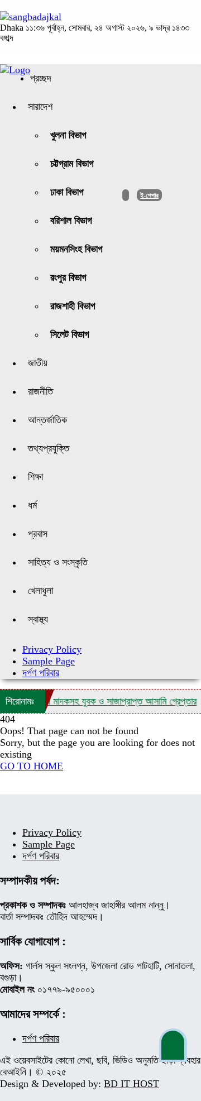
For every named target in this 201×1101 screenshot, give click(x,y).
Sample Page (48, 661)
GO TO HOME (31, 766)
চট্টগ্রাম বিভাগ (72, 163)
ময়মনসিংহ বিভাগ (76, 249)
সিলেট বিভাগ (69, 334)
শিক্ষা (35, 476)
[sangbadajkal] (30, 16)
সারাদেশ (40, 106)
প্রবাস (37, 533)
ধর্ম (32, 505)
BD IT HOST (131, 1083)
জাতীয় (37, 362)
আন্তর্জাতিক (47, 419)
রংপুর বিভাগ (68, 277)
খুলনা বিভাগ (68, 135)
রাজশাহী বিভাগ (72, 306)
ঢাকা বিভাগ (67, 192)
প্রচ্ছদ (40, 78)
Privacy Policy (52, 649)
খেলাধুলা (40, 590)
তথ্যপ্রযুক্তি (48, 448)
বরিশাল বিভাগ (71, 220)
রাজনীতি (40, 391)
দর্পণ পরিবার (40, 672)
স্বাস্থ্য (38, 619)
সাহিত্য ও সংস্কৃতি (58, 562)
